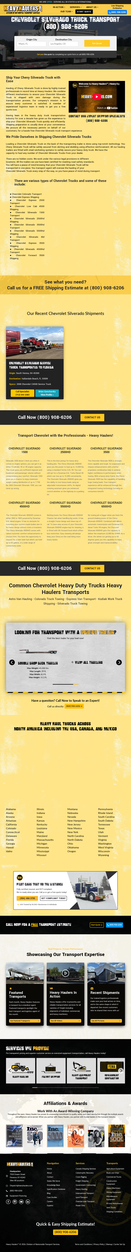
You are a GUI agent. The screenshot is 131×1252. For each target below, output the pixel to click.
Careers (50, 1201)
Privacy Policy (99, 1244)
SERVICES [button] (75, 7)
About (49, 1173)
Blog (48, 1193)
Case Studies (52, 1197)
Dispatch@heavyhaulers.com (21, 1186)
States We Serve (53, 1181)
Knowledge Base (53, 1185)
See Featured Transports (20, 1021)
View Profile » (47, 395)
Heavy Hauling (81, 1189)
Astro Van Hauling (20, 599)
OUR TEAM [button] (66, 11)
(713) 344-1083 (22, 395)
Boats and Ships (112, 1173)
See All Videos (56, 1021)
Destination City (63, 40)
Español (50, 1206)
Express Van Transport (81, 599)
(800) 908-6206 (118, 12)
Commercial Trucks (113, 1177)
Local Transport (82, 1197)
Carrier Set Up (119, 1244)
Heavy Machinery (113, 1188)
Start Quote (96, 925)
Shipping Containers (114, 1212)
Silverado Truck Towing (72, 604)
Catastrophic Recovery (85, 1173)
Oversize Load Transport (85, 1201)
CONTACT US (92, 417)
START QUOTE (84, 11)
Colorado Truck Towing (49, 599)
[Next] (119, 662)
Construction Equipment (111, 1182)
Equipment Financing (18, 1196)
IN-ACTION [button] (58, 7)
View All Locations (17, 1181)
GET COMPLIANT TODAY (53, 898)
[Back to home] (23, 8)
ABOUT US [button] (91, 7)
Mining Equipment (113, 1192)
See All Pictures (97, 1021)
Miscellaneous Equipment (111, 1198)
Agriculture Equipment (115, 1169)
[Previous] (12, 662)
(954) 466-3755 (27, 898)
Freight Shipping (82, 1181)
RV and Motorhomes (114, 1204)
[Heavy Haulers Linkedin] (28, 1202)
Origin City (31, 40)
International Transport (85, 1193)
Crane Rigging (81, 1177)
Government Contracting (85, 1185)
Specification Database (56, 1189)
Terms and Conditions (83, 1244)
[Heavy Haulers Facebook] (8, 1202)
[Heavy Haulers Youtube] (21, 1202)
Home (49, 1169)
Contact (50, 1177)
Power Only (80, 1206)
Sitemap (109, 1244)
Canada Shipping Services (86, 1169)
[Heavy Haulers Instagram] (15, 1202)
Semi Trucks (111, 1208)
